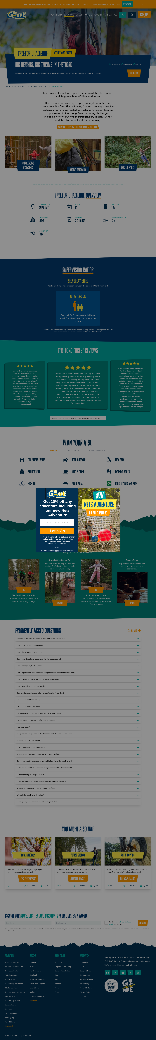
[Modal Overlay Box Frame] (78, 520)
